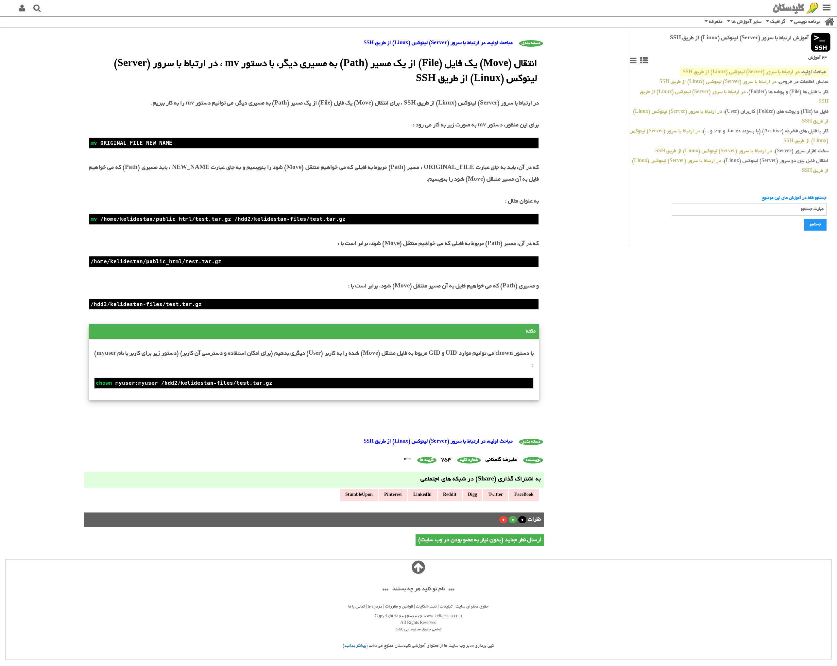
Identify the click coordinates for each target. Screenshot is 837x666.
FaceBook (524, 495)
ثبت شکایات (426, 607)
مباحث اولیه (754, 72)
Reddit (449, 495)
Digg (472, 495)
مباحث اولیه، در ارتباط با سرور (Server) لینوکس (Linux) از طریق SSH (438, 43)
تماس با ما (356, 607)
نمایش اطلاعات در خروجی (743, 82)
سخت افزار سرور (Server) (741, 151)
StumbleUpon (359, 495)
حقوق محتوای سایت (471, 607)
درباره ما (375, 607)
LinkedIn (422, 495)
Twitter (495, 495)
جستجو (815, 224)
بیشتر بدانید (355, 646)
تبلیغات (446, 607)
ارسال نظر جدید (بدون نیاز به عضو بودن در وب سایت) (479, 540)
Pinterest (393, 495)
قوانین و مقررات (399, 607)
